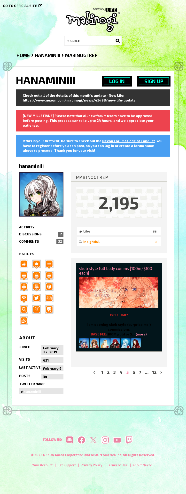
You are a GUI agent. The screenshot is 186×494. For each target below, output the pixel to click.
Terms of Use (117, 465)
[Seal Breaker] (50, 286)
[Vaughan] (126, 343)
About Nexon (142, 465)
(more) (141, 334)
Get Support (66, 465)
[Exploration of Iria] (50, 275)
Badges (26, 254)
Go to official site (20, 6)
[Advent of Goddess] (50, 264)
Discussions (40, 234)
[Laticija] (136, 343)
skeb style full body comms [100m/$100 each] (115, 270)
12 (154, 372)
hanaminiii (32, 391)
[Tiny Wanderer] (25, 298)
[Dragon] (38, 286)
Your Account (42, 465)
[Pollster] (38, 309)
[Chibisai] (84, 343)
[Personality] (50, 298)
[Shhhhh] (50, 309)
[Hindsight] (105, 343)
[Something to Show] (25, 320)
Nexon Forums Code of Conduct (128, 141)
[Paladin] (25, 275)
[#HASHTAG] (38, 298)
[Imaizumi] (94, 343)
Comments (40, 241)
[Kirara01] (115, 343)
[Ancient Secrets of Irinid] (25, 286)
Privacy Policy (91, 465)
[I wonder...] (25, 309)
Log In (117, 81)
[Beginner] (25, 264)
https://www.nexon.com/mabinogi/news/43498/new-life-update (79, 100)
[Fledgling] (38, 264)
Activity (26, 227)
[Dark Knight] (38, 275)
